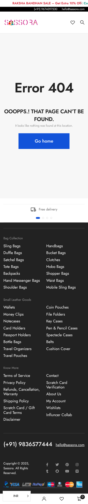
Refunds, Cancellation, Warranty (21, 392)
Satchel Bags (13, 260)
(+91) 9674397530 (45, 9)
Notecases (11, 321)
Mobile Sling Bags (61, 287)
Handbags (54, 246)
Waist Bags (55, 280)
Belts (50, 342)
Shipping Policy (16, 401)
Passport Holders (17, 335)
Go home (44, 141)
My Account (55, 401)
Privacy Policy (14, 382)
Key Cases (54, 321)
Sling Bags (12, 246)
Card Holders (14, 328)
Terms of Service (16, 375)
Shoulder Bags (15, 287)
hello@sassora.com (73, 9)
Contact (52, 375)
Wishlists (53, 408)
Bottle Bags (12, 342)
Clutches (53, 260)
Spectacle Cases (59, 335)
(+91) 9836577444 (28, 444)
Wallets (9, 307)
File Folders (55, 314)
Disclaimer (11, 419)
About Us (53, 394)
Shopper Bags (57, 273)
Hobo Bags (55, 266)
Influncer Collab (59, 415)
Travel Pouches (15, 355)
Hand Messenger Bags (21, 280)
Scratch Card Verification (56, 385)
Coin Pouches (57, 307)
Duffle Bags (12, 253)
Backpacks (11, 273)
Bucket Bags (56, 253)
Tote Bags (11, 266)
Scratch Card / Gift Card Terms (19, 410)
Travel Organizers (17, 349)
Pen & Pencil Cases (61, 328)
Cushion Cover (58, 349)
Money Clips (13, 314)
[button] (38, 218)
